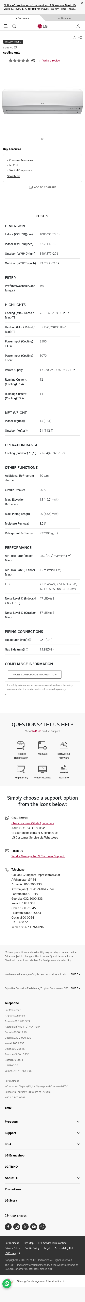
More (74, 974)
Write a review (51, 60)
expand (80, 149)
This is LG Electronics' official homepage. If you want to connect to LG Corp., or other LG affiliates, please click (41, 1267)
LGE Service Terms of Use (52, 1243)
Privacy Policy (12, 1248)
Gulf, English (18, 1216)
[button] (42, 102)
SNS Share (80, 38)
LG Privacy (10, 1253)
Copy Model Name (15, 47)
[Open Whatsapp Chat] (6, 1283)
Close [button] (40, 216)
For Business (12, 1243)
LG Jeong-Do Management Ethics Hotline (38, 1281)
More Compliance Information (35, 674)
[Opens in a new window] (8, 1226)
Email (8, 1108)
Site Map (29, 1243)
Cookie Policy (32, 1248)
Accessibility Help (64, 1248)
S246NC (36, 731)
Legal (47, 1248)
